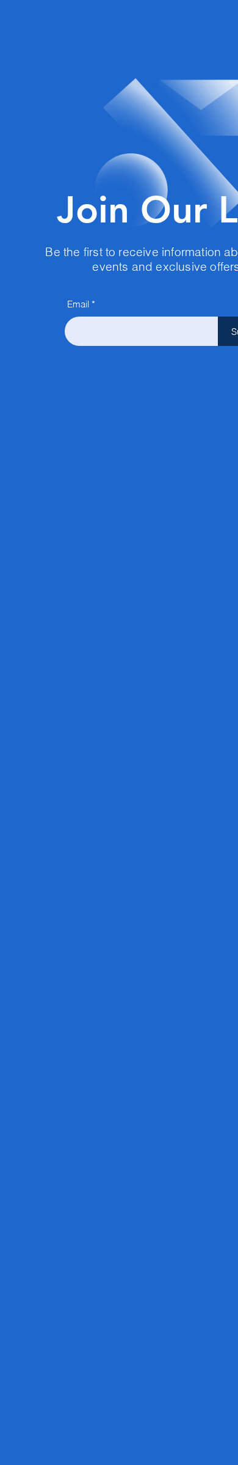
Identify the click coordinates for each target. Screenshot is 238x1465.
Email (78, 304)
